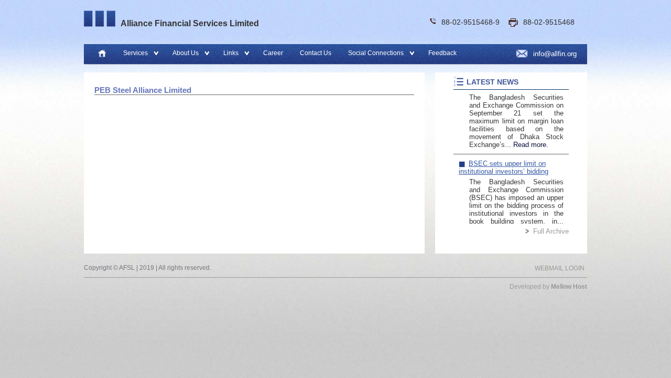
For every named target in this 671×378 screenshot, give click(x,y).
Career (273, 53)
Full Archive (551, 231)
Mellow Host (569, 286)
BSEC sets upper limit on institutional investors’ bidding (503, 162)
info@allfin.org (555, 54)
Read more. (530, 139)
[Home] (102, 54)
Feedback (442, 53)
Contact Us (315, 53)
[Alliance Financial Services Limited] (99, 18)
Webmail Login (560, 268)
